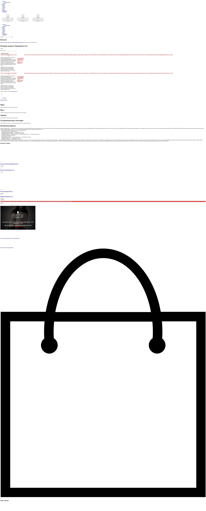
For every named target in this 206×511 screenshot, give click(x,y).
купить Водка (14, 91)
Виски (4, 5)
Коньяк (4, 33)
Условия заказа (7, 2)
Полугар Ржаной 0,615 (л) (6, 191)
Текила (4, 8)
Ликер (4, 7)
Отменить (7, 509)
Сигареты (4, 11)
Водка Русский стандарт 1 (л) (7, 170)
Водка (4, 6)
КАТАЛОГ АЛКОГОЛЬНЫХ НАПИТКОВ (16, 42)
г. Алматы (2, 199)
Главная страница (3, 42)
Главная (4, 1)
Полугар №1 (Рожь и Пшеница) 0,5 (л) (9, 163)
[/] (22, 22)
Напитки (4, 3)
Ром (3, 9)
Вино (4, 4)
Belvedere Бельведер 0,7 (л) (6, 196)
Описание (4, 97)
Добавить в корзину (4, 53)
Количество (2, 50)
